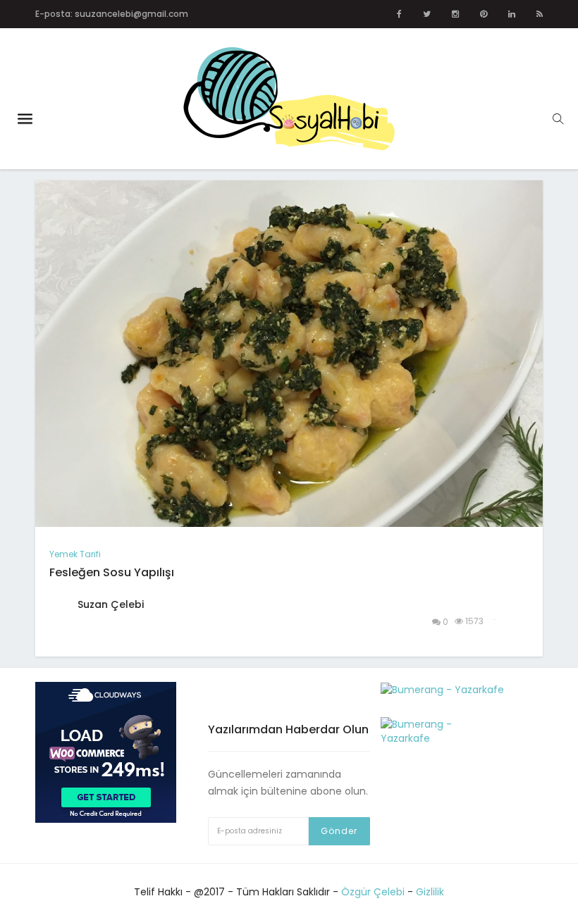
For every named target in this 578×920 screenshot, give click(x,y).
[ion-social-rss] (539, 14)
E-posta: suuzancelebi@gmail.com (111, 14)
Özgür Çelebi (373, 892)
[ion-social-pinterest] (483, 14)
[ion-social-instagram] (455, 14)
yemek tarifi (75, 554)
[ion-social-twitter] (427, 14)
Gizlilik (430, 892)
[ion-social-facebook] (399, 14)
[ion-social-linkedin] (511, 14)
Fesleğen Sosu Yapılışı (111, 572)
